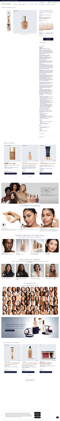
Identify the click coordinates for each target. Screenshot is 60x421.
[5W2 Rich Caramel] (48, 28)
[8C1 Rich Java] (48, 29)
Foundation (14, 7)
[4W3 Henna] (52, 26)
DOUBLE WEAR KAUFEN (10, 330)
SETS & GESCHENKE (41, 4)
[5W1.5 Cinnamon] (44, 28)
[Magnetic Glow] (42, 363)
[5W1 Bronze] (43, 28)
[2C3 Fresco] (50, 25)
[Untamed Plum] (40, 363)
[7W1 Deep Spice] (46, 29)
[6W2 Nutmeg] (42, 29)
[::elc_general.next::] (55, 163)
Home (2, 7)
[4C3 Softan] (41, 30)
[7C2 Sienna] (47, 29)
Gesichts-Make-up (9, 7)
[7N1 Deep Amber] (44, 29)
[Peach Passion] (47, 363)
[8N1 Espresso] (50, 29)
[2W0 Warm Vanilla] (39, 25)
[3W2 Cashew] (44, 26)
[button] (57, 417)
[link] (30, 327)
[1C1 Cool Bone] (44, 24)
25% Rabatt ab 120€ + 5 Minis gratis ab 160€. (9, 0)
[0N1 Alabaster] (39, 24)
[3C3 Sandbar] (52, 29)
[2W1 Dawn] (43, 25)
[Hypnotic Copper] (41, 363)
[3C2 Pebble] (42, 26)
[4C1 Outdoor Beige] (46, 26)
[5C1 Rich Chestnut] (41, 28)
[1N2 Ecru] (50, 24)
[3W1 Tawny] (39, 26)
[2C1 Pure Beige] (41, 25)
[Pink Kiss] (49, 363)
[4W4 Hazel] (39, 28)
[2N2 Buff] (47, 25)
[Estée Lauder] (6, 4)
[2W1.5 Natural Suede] (44, 25)
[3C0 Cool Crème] (51, 25)
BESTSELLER (15, 4)
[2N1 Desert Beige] (42, 25)
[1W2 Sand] (51, 24)
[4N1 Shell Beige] (47, 26)
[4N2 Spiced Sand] (50, 26)
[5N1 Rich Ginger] (42, 30)
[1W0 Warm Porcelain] (43, 24)
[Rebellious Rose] (48, 363)
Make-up (5, 7)
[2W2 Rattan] (48, 25)
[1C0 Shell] (41, 24)
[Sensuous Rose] (45, 363)
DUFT (28, 4)
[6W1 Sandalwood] (52, 28)
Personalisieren (37, 417)
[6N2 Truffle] (41, 29)
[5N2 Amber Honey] (47, 28)
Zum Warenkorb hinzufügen (48, 39)
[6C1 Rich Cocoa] (50, 28)
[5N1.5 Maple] (42, 28)
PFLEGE (20, 4)
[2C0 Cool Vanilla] (52, 24)
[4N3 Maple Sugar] (51, 26)
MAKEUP (24, 4)
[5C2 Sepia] (46, 28)
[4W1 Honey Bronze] (48, 26)
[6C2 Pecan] (39, 29)
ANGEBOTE (53, 4)
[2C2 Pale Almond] (46, 25)
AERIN (36, 4)
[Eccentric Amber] (44, 363)
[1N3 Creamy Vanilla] (52, 163)
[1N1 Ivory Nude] (46, 24)
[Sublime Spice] (51, 363)
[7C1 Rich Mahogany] (43, 29)
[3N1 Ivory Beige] (52, 25)
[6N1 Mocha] (51, 28)
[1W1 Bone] (47, 24)
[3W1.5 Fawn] (41, 26)
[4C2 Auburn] (39, 30)
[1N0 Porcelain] (42, 24)
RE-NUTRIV (32, 4)
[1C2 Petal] (48, 24)
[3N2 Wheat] (43, 26)
